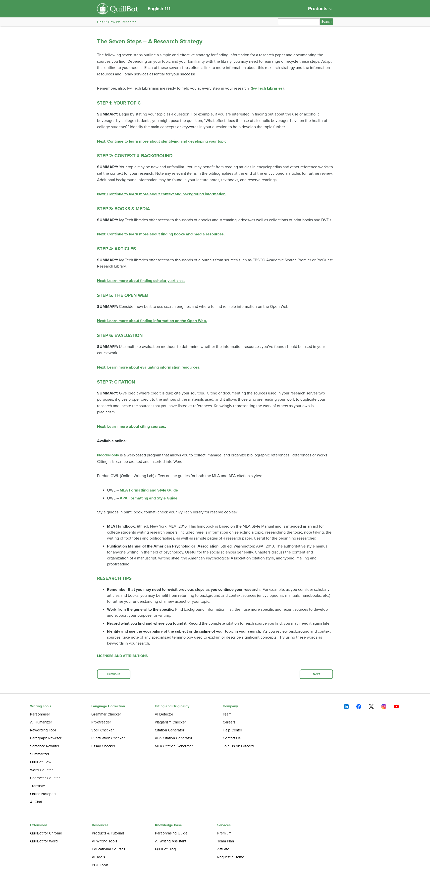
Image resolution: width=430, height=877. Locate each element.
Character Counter (45, 778)
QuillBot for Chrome (46, 833)
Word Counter (41, 770)
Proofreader (101, 722)
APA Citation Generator (173, 738)
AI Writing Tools (104, 841)
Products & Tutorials (108, 833)
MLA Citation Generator (174, 746)
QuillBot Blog (165, 849)
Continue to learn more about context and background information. (161, 194)
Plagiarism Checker (170, 722)
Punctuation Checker (108, 738)
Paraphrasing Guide (171, 833)
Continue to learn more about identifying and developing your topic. (162, 141)
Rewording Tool (43, 730)
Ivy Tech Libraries (267, 88)
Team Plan (225, 841)
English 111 (159, 8)
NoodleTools (108, 455)
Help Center (232, 730)
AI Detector (164, 714)
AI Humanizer (41, 722)
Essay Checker (103, 746)
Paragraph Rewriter (45, 738)
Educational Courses (108, 849)
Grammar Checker (106, 714)
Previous (113, 674)
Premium (224, 833)
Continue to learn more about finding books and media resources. (161, 234)
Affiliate (223, 849)
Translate (37, 786)
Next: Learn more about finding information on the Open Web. (152, 320)
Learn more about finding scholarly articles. (141, 280)
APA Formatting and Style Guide (148, 498)
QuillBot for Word (44, 841)
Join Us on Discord (238, 746)
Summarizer (39, 754)
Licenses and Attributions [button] (122, 656)
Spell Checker (102, 730)
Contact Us (232, 738)
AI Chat (36, 802)
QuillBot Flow (40, 762)
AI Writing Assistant (170, 841)
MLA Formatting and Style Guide (149, 490)
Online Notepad (43, 794)
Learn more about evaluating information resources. (148, 367)
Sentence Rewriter (44, 746)
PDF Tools (100, 865)
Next (316, 674)
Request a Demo (230, 857)
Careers (229, 722)
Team (227, 714)
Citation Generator (169, 730)
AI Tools (98, 857)
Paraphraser (40, 714)
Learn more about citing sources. (131, 426)
